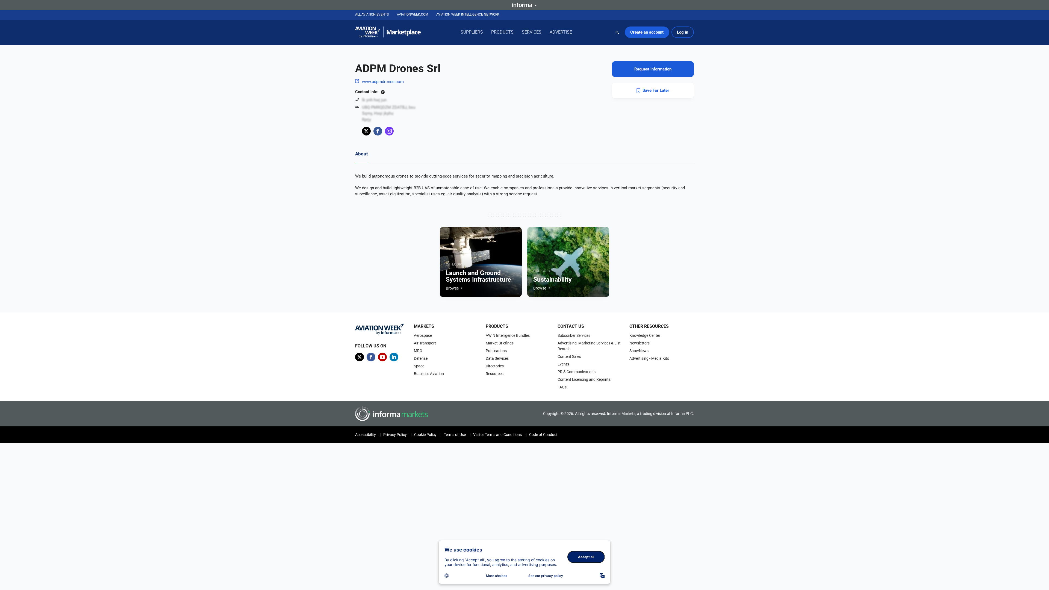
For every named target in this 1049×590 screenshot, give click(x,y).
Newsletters (639, 343)
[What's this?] (383, 91)
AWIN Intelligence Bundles (508, 335)
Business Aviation (429, 373)
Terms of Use (455, 434)
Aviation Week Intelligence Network (467, 14)
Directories (495, 366)
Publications (496, 351)
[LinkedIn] (394, 357)
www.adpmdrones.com (383, 81)
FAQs (562, 387)
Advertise (561, 32)
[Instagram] (389, 131)
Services (531, 32)
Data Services (497, 358)
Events (563, 364)
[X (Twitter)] (366, 131)
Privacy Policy (395, 434)
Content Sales (569, 356)
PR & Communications (577, 372)
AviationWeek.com (412, 14)
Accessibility (365, 434)
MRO (418, 351)
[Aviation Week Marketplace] (388, 32)
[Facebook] (377, 131)
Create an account (647, 32)
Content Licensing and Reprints (584, 379)
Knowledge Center (644, 335)
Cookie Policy (425, 434)
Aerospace (423, 335)
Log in (682, 32)
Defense (421, 358)
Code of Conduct (543, 434)
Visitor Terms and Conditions (497, 434)
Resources (494, 373)
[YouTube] (382, 357)
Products (502, 32)
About (361, 154)
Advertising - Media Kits (649, 358)
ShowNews (639, 351)
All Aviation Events (372, 14)
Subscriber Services (574, 335)
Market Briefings (500, 343)
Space (419, 366)
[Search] (617, 32)
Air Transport (425, 343)
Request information (652, 69)
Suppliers (472, 32)
